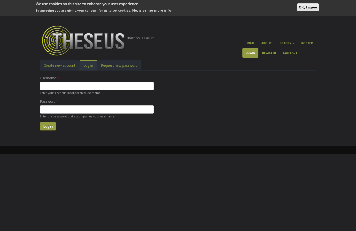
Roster (307, 43)
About (266, 43)
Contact (290, 53)
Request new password (119, 65)
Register (269, 53)
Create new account (59, 65)
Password (49, 101)
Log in (90, 67)
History (285, 43)
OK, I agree (308, 7)
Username (49, 78)
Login (250, 53)
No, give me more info (151, 10)
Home (250, 43)
